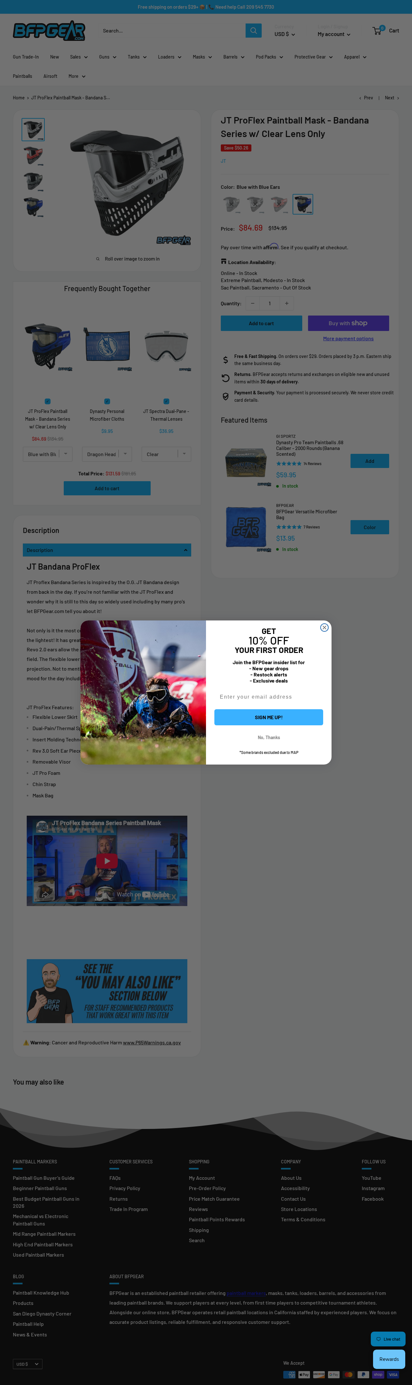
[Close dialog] (324, 627)
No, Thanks (269, 737)
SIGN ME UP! (269, 717)
